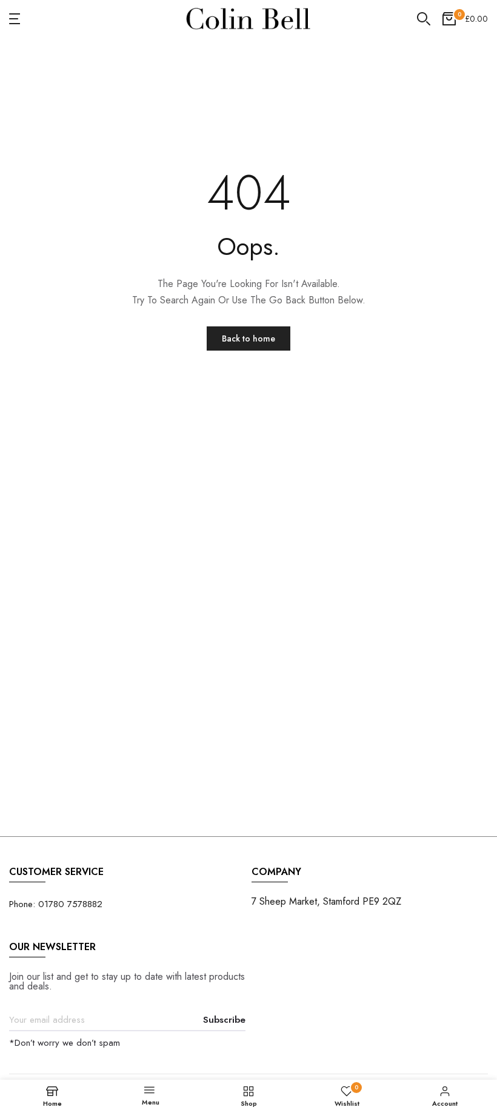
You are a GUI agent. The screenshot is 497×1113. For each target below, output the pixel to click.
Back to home (248, 338)
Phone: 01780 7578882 (55, 904)
